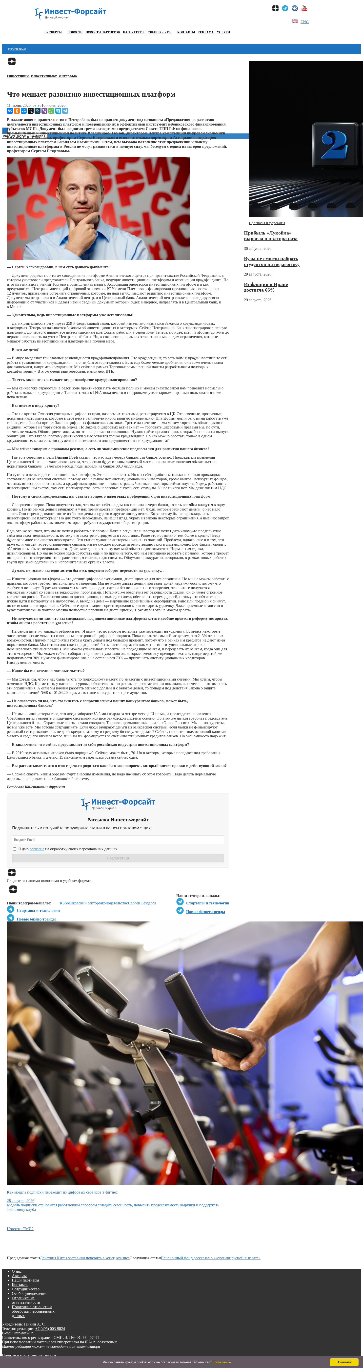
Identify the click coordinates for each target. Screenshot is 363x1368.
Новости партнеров (103, 32)
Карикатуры (133, 32)
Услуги (223, 32)
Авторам (19, 1276)
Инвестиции (18, 76)
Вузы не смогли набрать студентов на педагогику (272, 261)
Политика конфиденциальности (29, 1355)
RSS (63, 903)
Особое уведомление (29, 1293)
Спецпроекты (160, 32)
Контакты (186, 32)
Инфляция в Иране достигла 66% (266, 287)
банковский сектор (83, 903)
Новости (74, 32)
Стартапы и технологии (207, 903)
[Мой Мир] (24, 111)
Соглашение (222, 1362)
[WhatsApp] (51, 111)
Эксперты (53, 32)
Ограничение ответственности (26, 1300)
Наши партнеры (25, 1280)
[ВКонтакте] (10, 111)
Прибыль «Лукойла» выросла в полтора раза (271, 235)
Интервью (68, 76)
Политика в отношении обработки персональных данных (33, 1311)
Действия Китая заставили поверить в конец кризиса (85, 1258)
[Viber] (44, 111)
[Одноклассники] (17, 111)
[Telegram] (65, 111)
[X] (31, 111)
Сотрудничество (26, 1289)
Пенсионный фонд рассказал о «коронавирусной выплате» (211, 1258)
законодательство (113, 903)
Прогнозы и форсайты (267, 223)
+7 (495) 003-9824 (50, 1328)
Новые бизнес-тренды (205, 912)
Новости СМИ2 (20, 1229)
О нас (16, 1271)
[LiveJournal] (37, 111)
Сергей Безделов (142, 903)
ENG (305, 22)
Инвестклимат (17, 49)
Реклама (206, 32)
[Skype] (58, 111)
